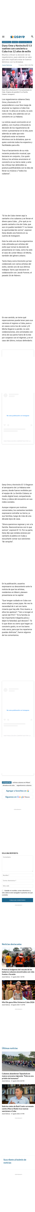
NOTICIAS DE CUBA (25, 42)
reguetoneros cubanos (24, 785)
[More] (32, 803)
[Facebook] (10, 803)
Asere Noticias (7, 65)
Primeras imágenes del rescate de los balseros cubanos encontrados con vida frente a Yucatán (18, 971)
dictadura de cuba (9, 785)
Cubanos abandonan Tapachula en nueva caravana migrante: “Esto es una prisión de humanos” (18, 1075)
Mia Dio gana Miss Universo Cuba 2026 (18, 1002)
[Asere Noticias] (17, 37)
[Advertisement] (17, 17)
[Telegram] (28, 803)
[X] (14, 803)
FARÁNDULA (7, 42)
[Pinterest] (19, 803)
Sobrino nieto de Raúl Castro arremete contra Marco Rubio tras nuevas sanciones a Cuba (18, 1108)
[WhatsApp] (23, 803)
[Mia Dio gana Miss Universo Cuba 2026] (18, 990)
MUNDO (14, 42)
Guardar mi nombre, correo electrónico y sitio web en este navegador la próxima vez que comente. (17, 893)
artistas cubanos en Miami (21, 782)
